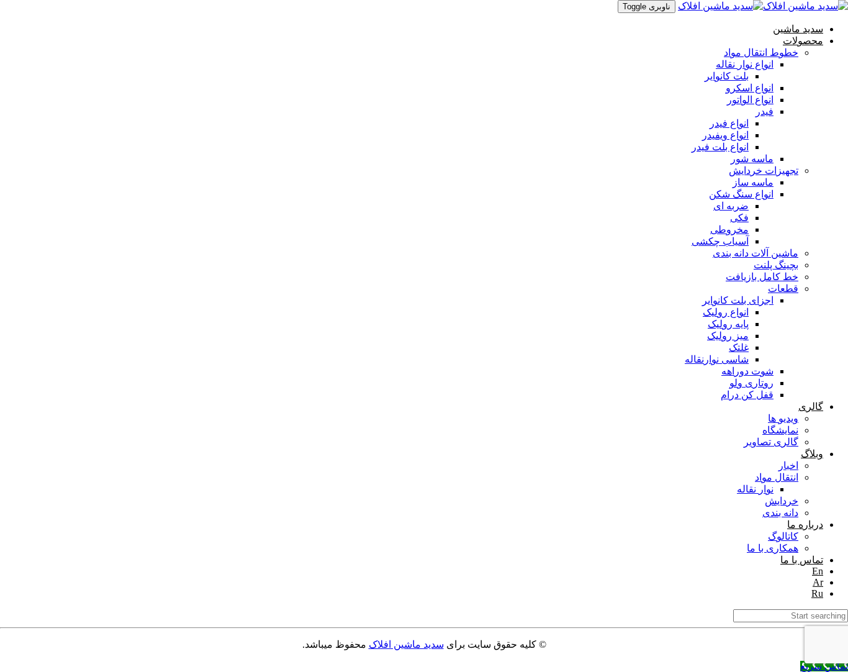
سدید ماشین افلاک (406, 644)
